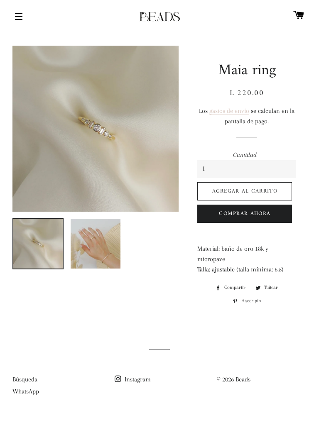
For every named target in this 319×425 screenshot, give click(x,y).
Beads (243, 379)
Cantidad (245, 155)
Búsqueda (24, 379)
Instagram (137, 379)
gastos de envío (229, 111)
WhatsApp (25, 391)
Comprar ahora (244, 213)
